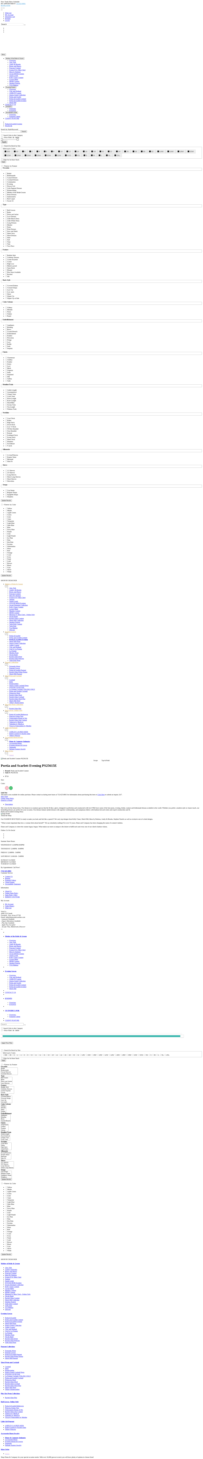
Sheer (9, 294)
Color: (3, 783)
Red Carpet (11, 199)
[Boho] (6, 1080)
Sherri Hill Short (14, 701)
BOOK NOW (5, 5)
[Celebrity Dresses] (7, 1089)
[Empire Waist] (6, 1155)
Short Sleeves (11, 479)
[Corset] (7, 1093)
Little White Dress (13, 221)
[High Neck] (6, 1147)
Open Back (11, 268)
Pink (8, 540)
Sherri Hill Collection (16, 620)
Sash (8, 346)
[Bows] (5, 1119)
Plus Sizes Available (14, 272)
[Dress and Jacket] (6, 1081)
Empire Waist (11, 457)
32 (152, 151)
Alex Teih (12, 588)
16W (172, 151)
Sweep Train (11, 405)
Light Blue (10, 523)
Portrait (9, 433)
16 (86, 151)
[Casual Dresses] (9, 1072)
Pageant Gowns (14, 668)
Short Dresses (11, 235)
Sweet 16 (10, 201)
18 (94, 151)
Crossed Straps (12, 288)
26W (29, 155)
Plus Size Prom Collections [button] (10, 1393)
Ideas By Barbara (15, 596)
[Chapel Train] (5, 1138)
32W (59, 155)
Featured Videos (10, 880)
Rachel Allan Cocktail (16, 697)
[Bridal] (9, 1068)
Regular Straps (12, 492)
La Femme (12, 651)
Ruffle (9, 344)
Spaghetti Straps (12, 495)
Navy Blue (11, 529)
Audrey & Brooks (15, 590)
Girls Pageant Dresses (14, 188)
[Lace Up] (6, 1100)
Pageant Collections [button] (8, 1346)
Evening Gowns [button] (10, 971)
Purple (9, 532)
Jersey (9, 364)
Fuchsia (9, 544)
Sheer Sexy (11, 233)
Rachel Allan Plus (15, 708)
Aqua (9, 519)
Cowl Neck (11, 418)
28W (39, 155)
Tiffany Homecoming (16, 703)
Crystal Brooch (12, 331)
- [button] (6, 753)
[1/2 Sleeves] (7, 1162)
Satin (9, 372)
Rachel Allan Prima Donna (18, 672)
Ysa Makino (13, 628)
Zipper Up (10, 296)
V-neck (9, 446)
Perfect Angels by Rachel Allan (19, 734)
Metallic (10, 310)
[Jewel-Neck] (6, 1149)
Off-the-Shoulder (13, 429)
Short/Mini (10, 403)
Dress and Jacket (12, 214)
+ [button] (6, 586)
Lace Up (10, 290)
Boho (9, 212)
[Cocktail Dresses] (9, 1074)
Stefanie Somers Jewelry (17, 749)
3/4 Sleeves (11, 473)
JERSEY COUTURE (12, 897)
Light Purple (11, 536)
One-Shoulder (12, 431)
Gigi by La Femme (15, 649)
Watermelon (11, 546)
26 (127, 151)
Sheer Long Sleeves (14, 477)
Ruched (9, 274)
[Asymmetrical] (5, 1136)
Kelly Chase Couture (16, 607)
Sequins (9, 348)
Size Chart (4, 796)
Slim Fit (9, 461)
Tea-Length (11, 407)
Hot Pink (10, 542)
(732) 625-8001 (6, 871)
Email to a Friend (6, 800)
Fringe (9, 340)
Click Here (101, 795)
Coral (9, 555)
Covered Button (12, 286)
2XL (118, 155)
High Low (10, 264)
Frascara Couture (15, 594)
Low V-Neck (11, 427)
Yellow (9, 508)
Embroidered (11, 334)
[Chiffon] (4, 1127)
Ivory (9, 557)
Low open (10, 292)
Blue (8, 527)
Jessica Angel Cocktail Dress (19, 685)
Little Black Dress (13, 219)
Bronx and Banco (15, 592)
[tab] (103, 607)
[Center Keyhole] (7, 1091)
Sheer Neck (11, 439)
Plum (9, 548)
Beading (10, 327)
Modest (9, 225)
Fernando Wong (14, 666)
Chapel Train (11, 394)
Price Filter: (8, 137)
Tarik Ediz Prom (14, 660)
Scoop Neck (11, 437)
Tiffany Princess (14, 735)
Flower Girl (11, 186)
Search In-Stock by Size (12, 146)
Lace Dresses (11, 216)
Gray (9, 567)
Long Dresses (11, 223)
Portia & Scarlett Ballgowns (18, 714)
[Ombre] (3, 1111)
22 (111, 151)
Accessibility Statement (13, 884)
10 (61, 151)
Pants (9, 227)
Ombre (9, 314)
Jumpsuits (12, 747)
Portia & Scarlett (14, 636)
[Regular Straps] (6, 1173)
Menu (3, 54)
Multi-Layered (12, 266)
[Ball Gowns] (6, 1078)
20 (103, 151)
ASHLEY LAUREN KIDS (18, 732)
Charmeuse (11, 358)
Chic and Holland (15, 647)
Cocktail (12, 680)
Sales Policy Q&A (11, 895)
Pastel (9, 316)
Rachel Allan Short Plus (17, 699)
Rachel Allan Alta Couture (18, 720)
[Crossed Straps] (6, 1098)
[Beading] (5, 1117)
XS (78, 155)
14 (78, 151)
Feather (9, 336)
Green (9, 515)
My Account (9, 15)
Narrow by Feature (10, 166)
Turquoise (10, 521)
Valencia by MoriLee (16, 722)
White (9, 572)
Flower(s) (10, 338)
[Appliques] (5, 1115)
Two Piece (10, 246)
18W (182, 151)
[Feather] (4, 1128)
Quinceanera (11, 197)
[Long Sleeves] (7, 1166)
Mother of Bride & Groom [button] (10, 1263)
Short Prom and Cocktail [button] (10, 1362)
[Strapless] (6, 1177)
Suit (8, 240)
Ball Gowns (11, 210)
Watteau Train (11, 409)
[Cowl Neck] (6, 1144)
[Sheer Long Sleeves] (7, 1168)
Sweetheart (11, 444)
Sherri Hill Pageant (15, 674)
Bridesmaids (11, 175)
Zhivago (12, 630)
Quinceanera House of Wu (18, 718)
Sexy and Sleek (12, 231)
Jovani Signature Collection (18, 605)
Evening (10, 184)
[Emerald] (11, 788)
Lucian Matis (13, 609)
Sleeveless (10, 481)
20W (192, 151)
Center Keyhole (12, 259)
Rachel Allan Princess (16, 658)
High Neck (11, 422)
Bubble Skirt (11, 255)
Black (9, 565)
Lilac (9, 534)
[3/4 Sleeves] (7, 1164)
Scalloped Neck (12, 435)
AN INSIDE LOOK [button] (12, 1010)
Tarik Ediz (12, 626)
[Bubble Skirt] (7, 1087)
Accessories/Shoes (15, 743)
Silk (8, 377)
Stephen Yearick (14, 622)
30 (144, 151)
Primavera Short (14, 693)
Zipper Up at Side (13, 298)
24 (119, 151)
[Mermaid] (6, 1156)
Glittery (9, 307)
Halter (9, 420)
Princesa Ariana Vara (16, 716)
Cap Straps (10, 490)
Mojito (9, 510)
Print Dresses (11, 229)
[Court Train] (5, 1140)
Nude (9, 559)
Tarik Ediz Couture (15, 624)
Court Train (11, 396)
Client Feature (9, 882)
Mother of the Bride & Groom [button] (16, 936)
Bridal (9, 173)
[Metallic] (3, 1108)
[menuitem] (103, 13)
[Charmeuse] (4, 1125)
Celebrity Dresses (13, 257)
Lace (8, 342)
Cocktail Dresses (12, 180)
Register (8, 19)
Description (9, 804)
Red (8, 551)
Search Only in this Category (13, 135)
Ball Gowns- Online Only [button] (10, 1402)
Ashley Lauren (14, 645)
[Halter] (6, 1145)
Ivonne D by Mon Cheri (17, 597)
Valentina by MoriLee (16, 724)
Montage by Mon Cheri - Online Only (22, 615)
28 (136, 151)
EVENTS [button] (8, 998)
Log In (7, 20)
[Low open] (6, 1102)
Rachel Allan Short (15, 695)
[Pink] (7, 788)
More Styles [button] (5, 1449)
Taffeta (9, 379)
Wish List (8, 13)
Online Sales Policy (7, 798)
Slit (8, 276)
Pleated (9, 270)
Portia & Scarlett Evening (18, 639)
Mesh (9, 368)
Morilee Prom (14, 653)
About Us (8, 891)
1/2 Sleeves (11, 470)
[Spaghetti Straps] (6, 1175)
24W (19, 155)
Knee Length (11, 401)
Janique (11, 599)
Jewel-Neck (11, 425)
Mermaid (10, 459)
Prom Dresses (11, 194)
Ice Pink (10, 538)
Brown (9, 563)
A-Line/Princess (12, 455)
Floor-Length (11, 398)
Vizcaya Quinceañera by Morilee (20, 726)
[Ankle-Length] (5, 1134)
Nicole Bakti (13, 616)
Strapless (10, 441)
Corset (9, 262)
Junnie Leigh (13, 601)
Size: (2, 780)
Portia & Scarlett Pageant (17, 670)
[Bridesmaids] (9, 1070)
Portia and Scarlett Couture (18, 638)
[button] (14, 58)
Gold (9, 561)
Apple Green (11, 513)
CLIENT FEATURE (12, 1020)
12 (70, 151)
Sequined (10, 374)
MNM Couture (14, 613)
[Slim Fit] (6, 1158)
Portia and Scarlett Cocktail (18, 691)
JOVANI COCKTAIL (16, 687)
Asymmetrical (11, 392)
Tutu (8, 244)
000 (8, 151)
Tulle (9, 381)
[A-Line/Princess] (6, 1153)
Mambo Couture (14, 611)
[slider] (182, 1036)
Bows (9, 329)
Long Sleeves (11, 475)
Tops (8, 242)
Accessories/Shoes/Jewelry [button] (10, 1433)
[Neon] (3, 1110)
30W (49, 155)
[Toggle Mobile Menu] (2, 929)
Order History (9, 906)
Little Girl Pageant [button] (7, 1421)
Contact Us (9, 876)
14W (161, 151)
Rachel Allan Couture (16, 618)
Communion (11, 182)
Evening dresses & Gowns (18, 745)
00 (17, 151)
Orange (9, 553)
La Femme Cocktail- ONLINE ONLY (22, 689)
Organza (10, 370)
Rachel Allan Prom (15, 657)
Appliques (10, 325)
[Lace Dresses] (6, 1083)
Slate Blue (10, 525)
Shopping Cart (10, 17)
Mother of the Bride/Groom (16, 192)
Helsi (11, 682)
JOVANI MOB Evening (17, 603)
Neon (9, 312)
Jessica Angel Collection (17, 643)
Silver (9, 570)
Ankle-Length (12, 390)
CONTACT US (10, 992)
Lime (9, 517)
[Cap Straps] (6, 1172)
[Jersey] (4, 1130)
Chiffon (9, 360)
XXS (69, 155)
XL (109, 155)
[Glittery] (3, 1106)
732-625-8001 (21, 4)
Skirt (8, 238)
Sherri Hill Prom (14, 641)
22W (9, 155)
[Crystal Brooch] (5, 1121)
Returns (7, 878)
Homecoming (11, 190)
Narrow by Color (10, 505)
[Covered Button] (6, 1097)
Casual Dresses (12, 178)
